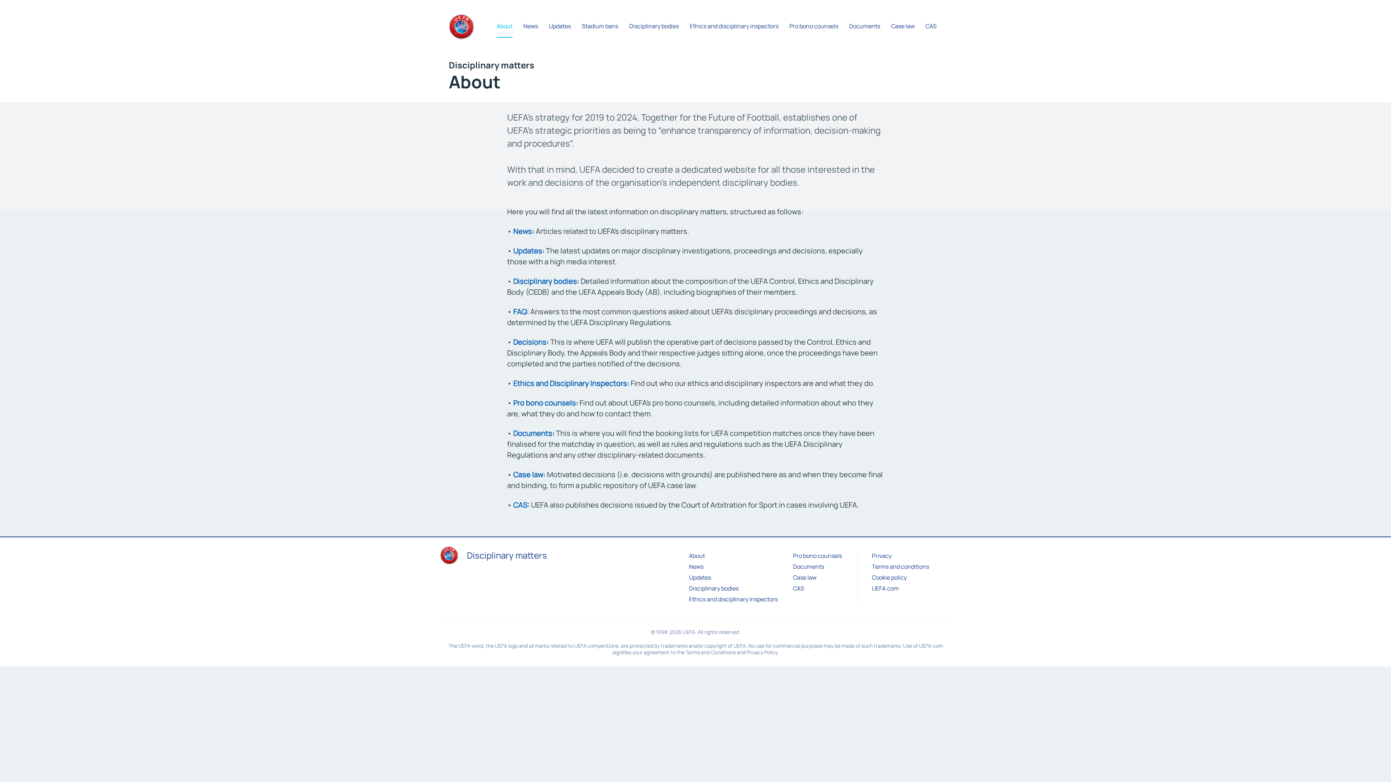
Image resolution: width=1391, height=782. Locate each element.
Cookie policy (889, 577)
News (522, 231)
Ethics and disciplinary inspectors (733, 599)
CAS (520, 505)
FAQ (520, 311)
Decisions (530, 342)
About (697, 556)
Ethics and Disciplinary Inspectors (570, 383)
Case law (804, 577)
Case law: (529, 474)
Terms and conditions (900, 567)
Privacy (881, 556)
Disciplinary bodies (545, 281)
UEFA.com (885, 588)
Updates (527, 251)
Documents (532, 433)
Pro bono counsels (544, 403)
